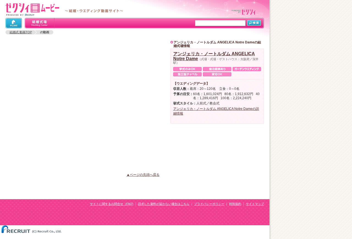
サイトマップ (255, 203)
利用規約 (235, 203)
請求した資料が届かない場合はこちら (163, 203)
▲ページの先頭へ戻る (143, 175)
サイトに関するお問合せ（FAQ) (111, 203)
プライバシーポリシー (209, 203)
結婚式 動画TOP (21, 32)
